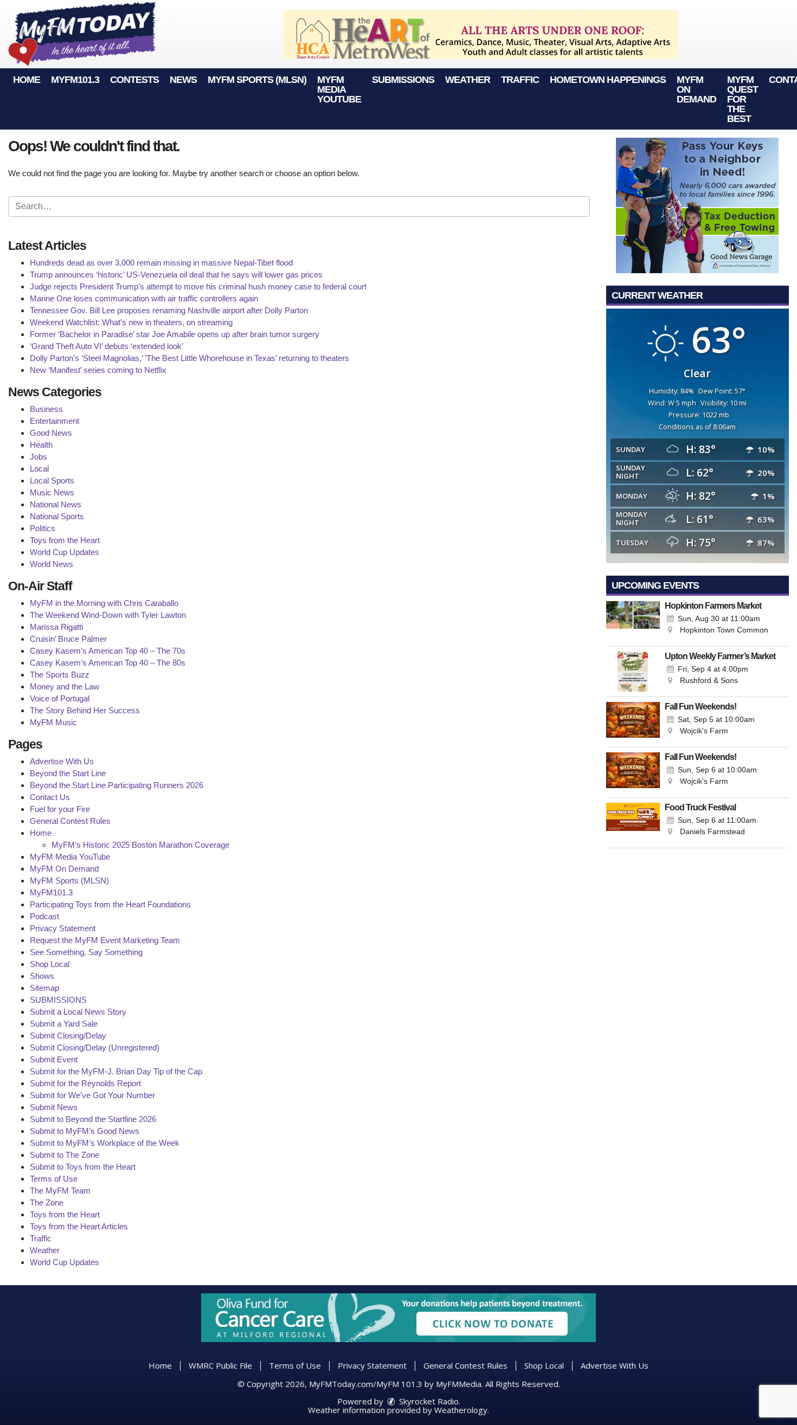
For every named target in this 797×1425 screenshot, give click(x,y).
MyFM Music (53, 722)
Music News (52, 492)
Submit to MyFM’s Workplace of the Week (104, 1142)
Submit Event (54, 1059)
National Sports (57, 516)
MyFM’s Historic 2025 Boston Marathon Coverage (140, 844)
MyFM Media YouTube (339, 89)
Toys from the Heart (65, 540)
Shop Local (49, 964)
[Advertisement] (481, 34)
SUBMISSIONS (403, 79)
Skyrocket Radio (428, 1401)
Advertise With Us (62, 761)
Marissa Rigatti (56, 626)
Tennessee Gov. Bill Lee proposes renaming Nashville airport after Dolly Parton (169, 310)
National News (55, 504)
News (183, 79)
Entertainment (54, 420)
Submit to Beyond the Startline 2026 (93, 1119)
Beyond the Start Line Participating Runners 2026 (116, 785)
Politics (42, 528)
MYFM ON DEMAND (696, 89)
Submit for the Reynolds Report (85, 1083)
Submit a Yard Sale (64, 1023)
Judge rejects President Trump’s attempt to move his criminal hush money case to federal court (198, 286)
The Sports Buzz (59, 674)
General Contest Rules (70, 821)
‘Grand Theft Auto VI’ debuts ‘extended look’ (106, 346)
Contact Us (50, 797)
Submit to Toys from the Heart (83, 1166)
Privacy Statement (62, 928)
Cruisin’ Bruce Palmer (68, 638)
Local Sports (52, 480)
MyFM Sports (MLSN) (257, 79)
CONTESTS (134, 79)
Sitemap (44, 987)
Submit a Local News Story (78, 1011)
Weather (467, 79)
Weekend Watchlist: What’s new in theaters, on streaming (131, 322)
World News (51, 564)
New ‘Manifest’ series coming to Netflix (98, 370)
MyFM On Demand (64, 868)
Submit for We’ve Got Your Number (92, 1095)
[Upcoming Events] (633, 621)
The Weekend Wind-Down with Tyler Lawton (108, 615)
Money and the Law (64, 686)
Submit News (54, 1107)
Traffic (520, 79)
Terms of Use (54, 1178)
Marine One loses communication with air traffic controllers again (144, 298)
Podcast (44, 916)
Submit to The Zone (64, 1154)
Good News (51, 432)
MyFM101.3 (75, 79)
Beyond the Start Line (68, 773)
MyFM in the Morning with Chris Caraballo (104, 603)
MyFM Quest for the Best (742, 99)
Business (46, 409)
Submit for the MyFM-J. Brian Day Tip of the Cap (116, 1071)
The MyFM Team (60, 1190)
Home (26, 79)
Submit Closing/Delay (68, 1035)
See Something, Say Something (86, 952)
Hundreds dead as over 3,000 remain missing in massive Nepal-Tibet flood (161, 262)
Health (41, 444)
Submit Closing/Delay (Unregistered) (94, 1047)
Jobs (38, 456)
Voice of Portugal (59, 698)
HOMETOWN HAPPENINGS (608, 79)
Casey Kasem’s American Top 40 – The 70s (107, 650)
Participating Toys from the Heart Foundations (110, 904)
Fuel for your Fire (60, 809)
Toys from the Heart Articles (79, 1226)
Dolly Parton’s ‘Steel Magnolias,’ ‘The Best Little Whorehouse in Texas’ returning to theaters (189, 358)
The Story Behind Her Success (85, 710)
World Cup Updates (64, 552)
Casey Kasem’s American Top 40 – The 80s (107, 662)
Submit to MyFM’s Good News (84, 1131)
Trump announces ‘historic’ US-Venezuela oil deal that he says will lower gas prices (176, 274)
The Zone (46, 1202)
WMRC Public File (220, 1365)
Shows (42, 976)
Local (39, 468)
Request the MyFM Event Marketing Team (105, 940)
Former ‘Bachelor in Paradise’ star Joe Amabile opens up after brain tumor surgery (174, 334)
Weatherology (460, 1409)
